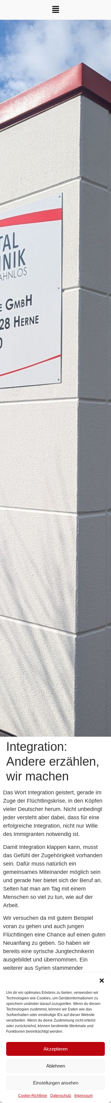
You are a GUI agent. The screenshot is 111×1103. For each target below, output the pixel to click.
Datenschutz (60, 1095)
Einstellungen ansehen (55, 1082)
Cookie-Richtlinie (32, 1095)
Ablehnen (55, 1065)
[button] (102, 980)
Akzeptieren (55, 1049)
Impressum (83, 1095)
